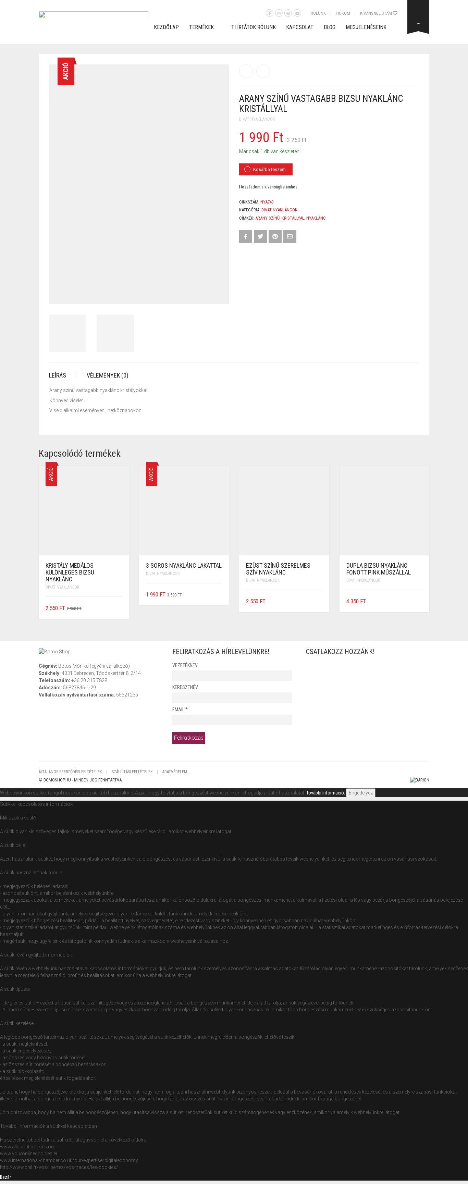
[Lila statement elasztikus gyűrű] (263, 71)
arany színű (267, 218)
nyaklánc (316, 218)
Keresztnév (185, 687)
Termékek (201, 27)
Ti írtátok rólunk (253, 27)
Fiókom (343, 13)
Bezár (5, 1177)
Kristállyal (293, 218)
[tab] (62, 375)
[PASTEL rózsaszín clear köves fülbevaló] (246, 71)
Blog (329, 27)
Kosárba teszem (269, 169)
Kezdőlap (166, 27)
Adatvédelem (174, 771)
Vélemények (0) (107, 375)
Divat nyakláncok (257, 119)
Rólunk (318, 13)
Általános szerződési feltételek (70, 771)
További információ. (325, 793)
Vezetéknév (185, 665)
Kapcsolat (299, 27)
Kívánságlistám (376, 13)
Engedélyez (361, 793)
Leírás (57, 375)
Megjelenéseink (366, 27)
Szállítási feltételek (132, 771)
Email (179, 709)
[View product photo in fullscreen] (217, 292)
